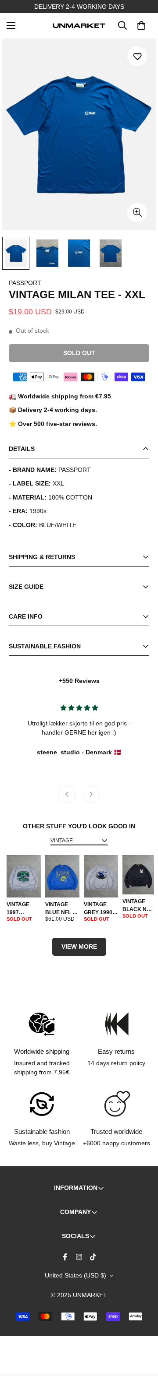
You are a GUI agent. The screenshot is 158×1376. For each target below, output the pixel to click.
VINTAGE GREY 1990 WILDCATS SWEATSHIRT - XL (101, 908)
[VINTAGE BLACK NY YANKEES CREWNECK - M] (138, 875)
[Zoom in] (137, 212)
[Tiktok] (93, 1256)
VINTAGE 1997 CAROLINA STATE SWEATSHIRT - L (24, 908)
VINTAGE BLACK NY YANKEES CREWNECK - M (138, 905)
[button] (141, 25)
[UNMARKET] (79, 25)
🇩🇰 (79, 752)
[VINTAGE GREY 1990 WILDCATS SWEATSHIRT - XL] (101, 876)
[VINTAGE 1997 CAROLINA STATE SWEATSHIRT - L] (24, 876)
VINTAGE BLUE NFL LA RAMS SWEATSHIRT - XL (62, 908)
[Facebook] (64, 1256)
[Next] (91, 794)
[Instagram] (79, 1256)
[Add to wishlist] (137, 56)
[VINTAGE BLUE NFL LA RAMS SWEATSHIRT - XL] (62, 876)
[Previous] (66, 794)
